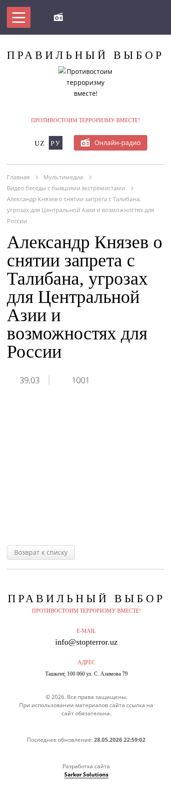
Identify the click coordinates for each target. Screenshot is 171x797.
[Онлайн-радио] (58, 17)
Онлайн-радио (117, 142)
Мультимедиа (63, 177)
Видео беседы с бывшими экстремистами (66, 188)
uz (40, 143)
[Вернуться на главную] (80, 17)
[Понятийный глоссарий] (128, 17)
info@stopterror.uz (86, 641)
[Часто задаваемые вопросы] (104, 17)
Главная (18, 177)
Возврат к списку (40, 552)
